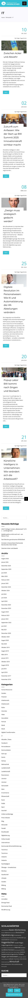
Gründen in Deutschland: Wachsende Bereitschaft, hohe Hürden (12, 544)
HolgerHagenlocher (7, 945)
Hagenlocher (7, 942)
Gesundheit (4, 718)
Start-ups (4, 753)
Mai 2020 (4, 644)
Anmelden (4, 899)
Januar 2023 (4, 619)
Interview (4, 711)
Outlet (6, 952)
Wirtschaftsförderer (6, 964)
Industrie (4, 857)
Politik (3, 803)
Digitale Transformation (8, 732)
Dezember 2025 (6, 566)
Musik (3, 725)
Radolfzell (22, 952)
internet (17, 947)
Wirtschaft (4, 825)
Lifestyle (3, 878)
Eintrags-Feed (5, 902)
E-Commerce (5, 793)
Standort (24, 956)
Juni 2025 (4, 573)
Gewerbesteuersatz (13, 939)
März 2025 (4, 576)
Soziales (3, 693)
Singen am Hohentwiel (9, 957)
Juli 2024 (3, 594)
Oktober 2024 (5, 590)
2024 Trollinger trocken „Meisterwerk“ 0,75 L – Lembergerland (14, 530)
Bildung (3, 885)
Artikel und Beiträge (7, 814)
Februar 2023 (5, 615)
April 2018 (4, 672)
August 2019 (5, 651)
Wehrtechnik (5, 764)
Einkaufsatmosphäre (5, 937)
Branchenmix (12, 932)
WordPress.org (5, 910)
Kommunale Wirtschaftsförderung (11, 846)
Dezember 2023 (6, 605)
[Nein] (26, 990)
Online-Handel (5, 839)
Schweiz (21, 954)
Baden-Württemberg (17, 930)
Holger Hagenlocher (21, 38)
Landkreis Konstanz (8, 950)
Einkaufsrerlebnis (13, 937)
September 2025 (6, 569)
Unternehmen (5, 842)
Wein (2, 789)
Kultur (3, 707)
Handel (3, 828)
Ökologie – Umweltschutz (8, 867)
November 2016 (6, 679)
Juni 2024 (4, 598)
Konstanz (23, 947)
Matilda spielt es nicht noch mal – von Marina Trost (12, 535)
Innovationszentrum (10, 947)
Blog (2, 821)
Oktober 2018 (5, 661)
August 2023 (5, 612)
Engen (25, 937)
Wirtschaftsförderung (17, 964)
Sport (3, 807)
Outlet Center (10, 952)
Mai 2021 (4, 629)
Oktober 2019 (5, 647)
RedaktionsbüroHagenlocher (9, 954)
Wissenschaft (5, 796)
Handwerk (4, 743)
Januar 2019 (4, 658)
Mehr (6, 92)
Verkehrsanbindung (5, 962)
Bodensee (7, 932)
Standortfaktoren (4, 959)
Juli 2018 (3, 669)
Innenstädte (3, 947)
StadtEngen (20, 956)
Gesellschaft (5, 874)
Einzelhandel (5, 832)
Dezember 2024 (6, 587)
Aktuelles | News (6, 739)
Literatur (3, 778)
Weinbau (4, 871)
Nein (17, 990)
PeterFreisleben (17, 952)
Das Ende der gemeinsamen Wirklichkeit (13, 539)
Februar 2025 (5, 580)
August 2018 (5, 665)
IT (1, 736)
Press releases (5, 817)
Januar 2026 (4, 562)
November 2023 (6, 608)
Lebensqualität (18, 950)
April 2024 (4, 601)
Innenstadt (21, 945)
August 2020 (5, 640)
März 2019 (4, 654)
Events (3, 757)
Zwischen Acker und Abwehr (9, 548)
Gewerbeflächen (5, 939)
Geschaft (4, 810)
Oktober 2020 (5, 637)
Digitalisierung (5, 835)
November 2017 (6, 676)
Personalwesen (5, 746)
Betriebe (3, 932)
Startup (3, 761)
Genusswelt (4, 785)
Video (3, 714)
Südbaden (11, 959)
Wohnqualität (4, 966)
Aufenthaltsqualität (5, 930)
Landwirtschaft (5, 768)
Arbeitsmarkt (5, 700)
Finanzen (4, 697)
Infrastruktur (15, 945)
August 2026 (5, 558)
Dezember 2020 (6, 633)
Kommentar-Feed (6, 906)
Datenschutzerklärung (14, 994)
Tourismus (4, 850)
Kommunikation (6, 750)
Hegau (21, 943)
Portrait (3, 721)
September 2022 (6, 622)
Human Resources (6, 690)
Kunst (3, 800)
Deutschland (20, 932)
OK (10, 990)
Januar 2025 (4, 583)
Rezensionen (5, 775)
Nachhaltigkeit (5, 864)
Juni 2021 (4, 626)
